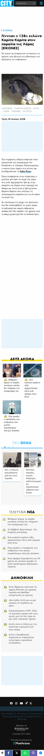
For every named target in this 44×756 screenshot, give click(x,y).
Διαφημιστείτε (33, 716)
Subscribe (22, 719)
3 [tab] (12, 446)
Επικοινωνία (35, 713)
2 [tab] (8, 446)
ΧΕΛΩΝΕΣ (7, 108)
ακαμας (16, 111)
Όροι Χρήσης (7, 713)
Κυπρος (7, 30)
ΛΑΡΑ (6, 111)
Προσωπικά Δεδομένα (13, 716)
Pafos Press (25, 171)
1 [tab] (4, 446)
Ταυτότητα (22, 713)
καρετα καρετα (23, 108)
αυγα (36, 108)
